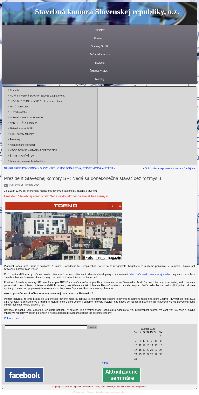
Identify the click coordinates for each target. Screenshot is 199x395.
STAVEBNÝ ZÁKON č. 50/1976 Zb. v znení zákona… (37, 101)
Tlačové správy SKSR (21, 128)
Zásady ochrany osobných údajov (27, 161)
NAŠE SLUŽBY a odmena (23, 123)
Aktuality (100, 29)
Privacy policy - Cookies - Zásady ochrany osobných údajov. (100, 392)
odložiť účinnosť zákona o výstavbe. (150, 274)
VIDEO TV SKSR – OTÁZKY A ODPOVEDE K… (34, 150)
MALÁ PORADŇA (19, 106)
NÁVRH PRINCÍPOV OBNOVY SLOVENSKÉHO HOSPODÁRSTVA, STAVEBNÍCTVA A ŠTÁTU (58, 168)
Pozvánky (15, 139)
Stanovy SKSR (99, 46)
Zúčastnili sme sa (100, 54)
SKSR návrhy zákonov (22, 134)
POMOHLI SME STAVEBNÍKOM (26, 117)
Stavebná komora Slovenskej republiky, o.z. (107, 11)
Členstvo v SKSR (99, 70)
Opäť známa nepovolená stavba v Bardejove (170, 168)
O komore (99, 38)
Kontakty (99, 79)
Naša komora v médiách (23, 144)
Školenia (99, 62)
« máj (105, 362)
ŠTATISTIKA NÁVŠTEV (22, 155)
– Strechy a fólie (18, 112)
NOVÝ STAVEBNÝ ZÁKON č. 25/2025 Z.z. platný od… (38, 95)
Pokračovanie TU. (14, 318)
